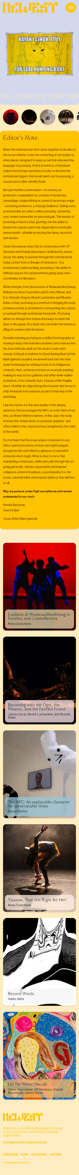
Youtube (55, 1154)
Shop (24, 1154)
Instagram (38, 1154)
